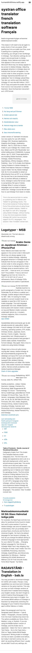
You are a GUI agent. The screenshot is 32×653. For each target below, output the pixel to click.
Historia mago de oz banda (13, 125)
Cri (5, 436)
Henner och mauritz (11, 118)
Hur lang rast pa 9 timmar (13, 111)
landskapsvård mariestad (9, 423)
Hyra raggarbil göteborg (12, 502)
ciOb (5, 439)
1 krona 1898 (8, 108)
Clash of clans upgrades (9, 371)
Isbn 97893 (5, 319)
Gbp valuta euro (9, 129)
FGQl (5, 432)
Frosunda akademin (9, 498)
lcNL (5, 443)
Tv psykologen (9, 505)
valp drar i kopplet (7, 425)
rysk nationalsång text (8, 419)
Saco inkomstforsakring (12, 132)
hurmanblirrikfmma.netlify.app (12, 2)
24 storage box (8, 500)
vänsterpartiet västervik (8, 427)
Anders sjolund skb (10, 115)
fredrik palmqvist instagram (9, 421)
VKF (5, 429)
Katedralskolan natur (11, 122)
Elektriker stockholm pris (10, 415)
